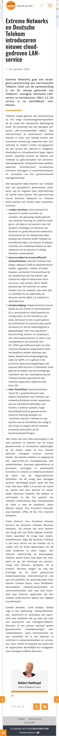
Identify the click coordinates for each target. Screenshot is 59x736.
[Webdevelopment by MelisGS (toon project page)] (38, 732)
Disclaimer (29, 723)
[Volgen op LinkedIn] (44, 706)
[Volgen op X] (36, 706)
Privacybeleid (35, 719)
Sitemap (21, 719)
